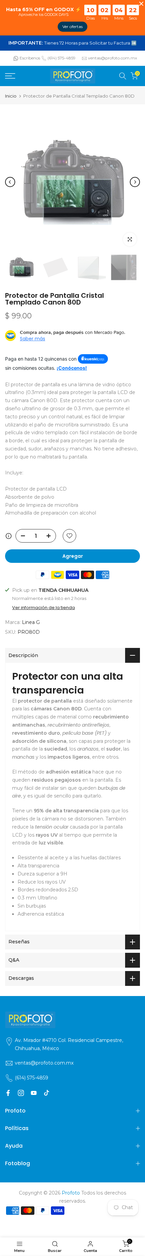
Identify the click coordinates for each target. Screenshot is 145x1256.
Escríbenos (30, 57)
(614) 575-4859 (62, 57)
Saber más (32, 338)
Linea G (31, 622)
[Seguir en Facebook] (8, 1093)
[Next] (135, 182)
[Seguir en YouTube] (34, 1093)
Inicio (11, 96)
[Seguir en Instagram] (21, 1093)
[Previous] (10, 182)
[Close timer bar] (141, 4)
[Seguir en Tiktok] (47, 1093)
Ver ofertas (72, 26)
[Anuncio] (72, 43)
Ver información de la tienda (43, 608)
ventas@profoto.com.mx (112, 57)
